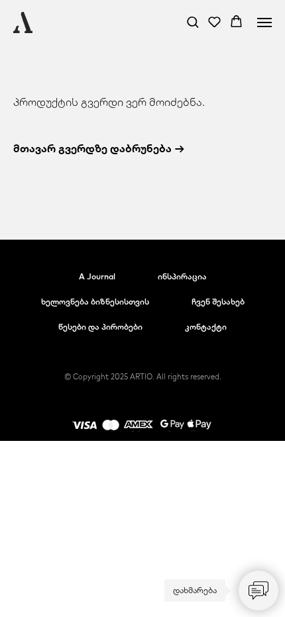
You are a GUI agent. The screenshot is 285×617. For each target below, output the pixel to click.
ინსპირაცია (182, 276)
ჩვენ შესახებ (218, 302)
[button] (192, 21)
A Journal (97, 276)
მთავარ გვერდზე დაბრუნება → (99, 148)
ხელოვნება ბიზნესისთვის (95, 302)
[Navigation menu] (264, 22)
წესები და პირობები (100, 327)
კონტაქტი (206, 327)
